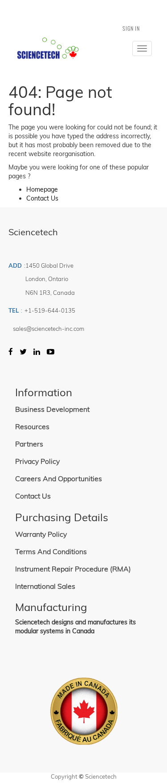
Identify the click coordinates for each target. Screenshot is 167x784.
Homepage (42, 189)
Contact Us (42, 198)
